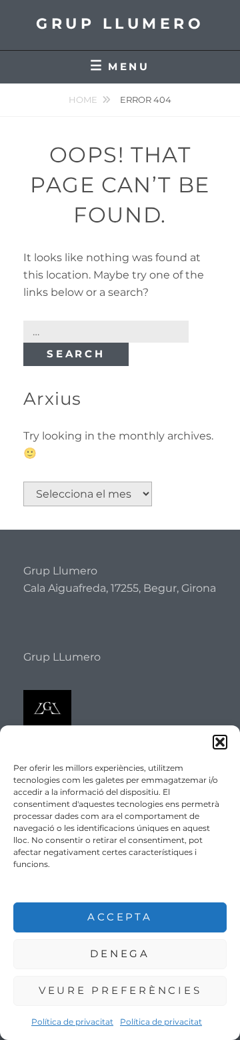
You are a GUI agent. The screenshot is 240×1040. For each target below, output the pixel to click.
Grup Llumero (120, 24)
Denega (120, 953)
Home (83, 99)
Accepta (119, 916)
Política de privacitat (72, 1022)
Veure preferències (120, 990)
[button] (220, 742)
